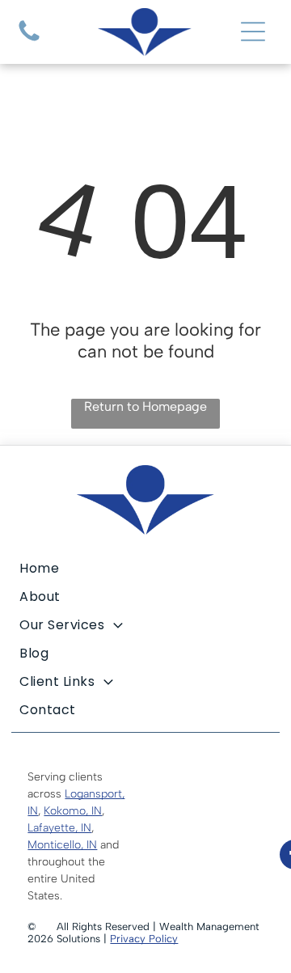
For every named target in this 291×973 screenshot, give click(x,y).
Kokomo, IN (73, 811)
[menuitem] (145, 568)
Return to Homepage (145, 406)
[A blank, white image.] (29, 41)
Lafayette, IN (59, 828)
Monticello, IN (62, 845)
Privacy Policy (144, 939)
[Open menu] (253, 31)
